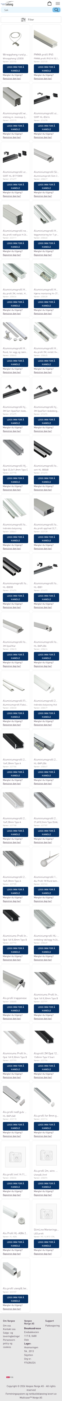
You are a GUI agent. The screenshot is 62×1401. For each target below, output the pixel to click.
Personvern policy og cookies (9, 1343)
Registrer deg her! (12, 78)
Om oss (7, 1325)
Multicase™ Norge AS (31, 1397)
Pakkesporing (52, 1325)
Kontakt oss (9, 1329)
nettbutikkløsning (38, 1393)
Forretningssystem (15, 1393)
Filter (31, 19)
